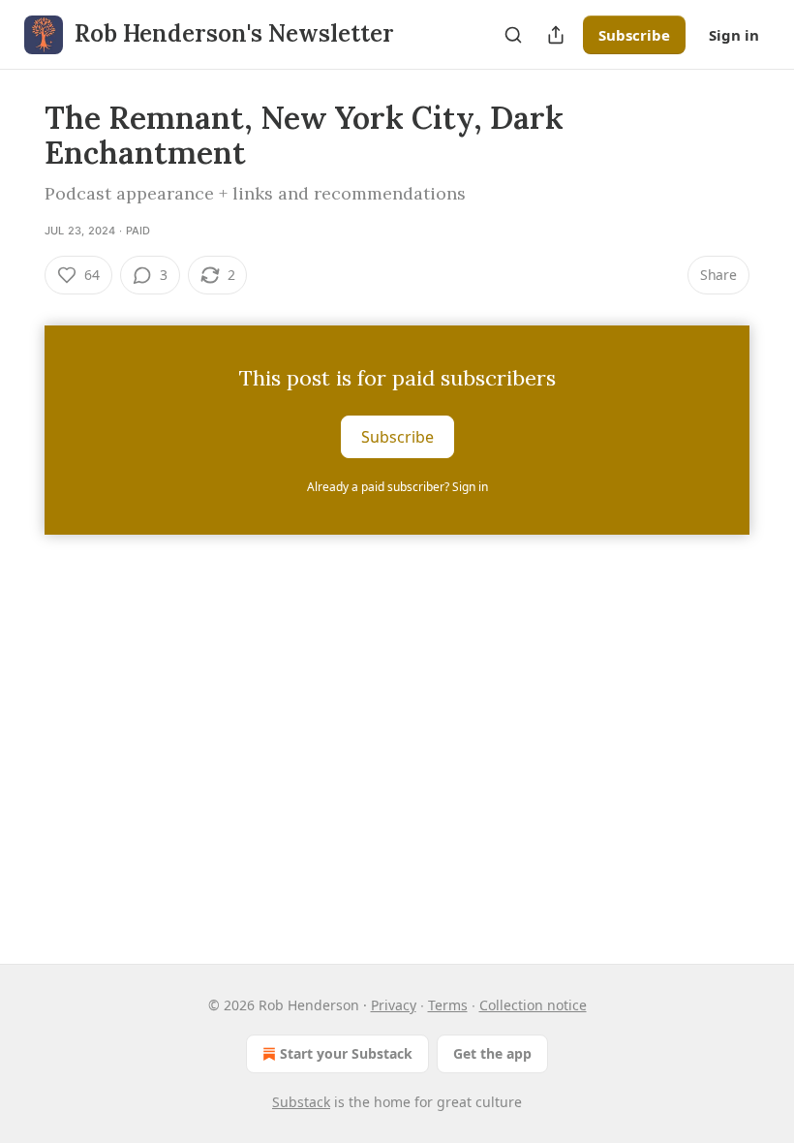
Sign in (734, 35)
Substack (301, 1102)
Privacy (393, 1005)
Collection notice (533, 1005)
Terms (448, 1005)
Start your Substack (346, 1053)
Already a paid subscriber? (397, 487)
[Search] (513, 34)
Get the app (492, 1053)
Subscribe (634, 35)
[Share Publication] (555, 34)
